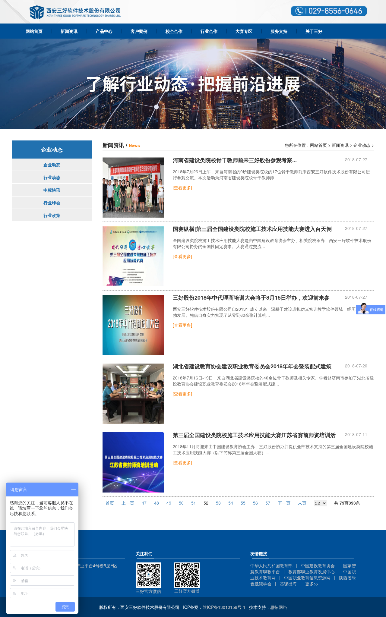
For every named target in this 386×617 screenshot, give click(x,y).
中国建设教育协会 (318, 565)
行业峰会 (51, 203)
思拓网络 (278, 607)
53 (218, 503)
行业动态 (51, 177)
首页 (110, 503)
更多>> (311, 584)
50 (181, 503)
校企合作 (174, 31)
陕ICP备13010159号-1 (224, 607)
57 (267, 503)
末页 (302, 503)
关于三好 (313, 31)
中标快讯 (51, 190)
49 (168, 503)
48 (156, 503)
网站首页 (34, 31)
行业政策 (51, 215)
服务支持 (279, 31)
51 (193, 503)
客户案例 (139, 31)
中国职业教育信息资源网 (307, 578)
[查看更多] (182, 187)
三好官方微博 (187, 591)
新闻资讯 (69, 31)
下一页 (284, 503)
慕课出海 (288, 584)
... (235, 160)
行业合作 (209, 31)
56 (255, 503)
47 (144, 503)
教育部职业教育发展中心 (311, 571)
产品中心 (104, 31)
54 (230, 503)
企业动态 (51, 165)
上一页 (128, 503)
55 (243, 503)
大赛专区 (244, 31)
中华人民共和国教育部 (271, 565)
